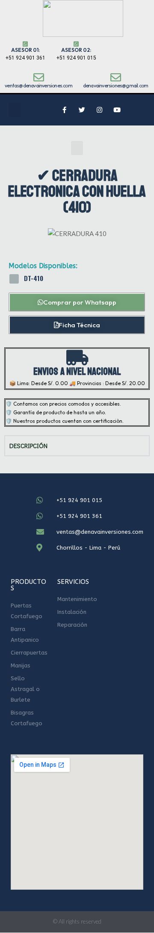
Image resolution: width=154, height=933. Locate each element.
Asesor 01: (25, 50)
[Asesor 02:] (76, 44)
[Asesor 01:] (25, 44)
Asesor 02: (76, 50)
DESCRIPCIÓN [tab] (28, 445)
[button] (15, 110)
